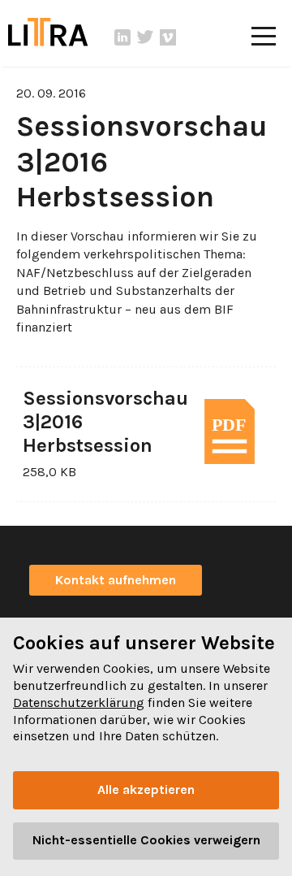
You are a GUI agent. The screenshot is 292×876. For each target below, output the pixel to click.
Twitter (145, 37)
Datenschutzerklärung (78, 702)
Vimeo (168, 37)
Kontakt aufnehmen (115, 580)
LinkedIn (122, 37)
